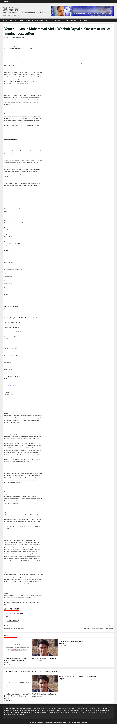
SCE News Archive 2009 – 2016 (41, 20)
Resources (58, 20)
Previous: (14, 627)
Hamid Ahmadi (91, 677)
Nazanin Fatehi (71, 20)
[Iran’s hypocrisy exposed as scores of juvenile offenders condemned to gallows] (17, 647)
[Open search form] (113, 20)
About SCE (82, 20)
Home (5, 20)
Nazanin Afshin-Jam (14, 613)
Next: (98, 627)
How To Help (24, 20)
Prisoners (12, 20)
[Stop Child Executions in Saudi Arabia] (45, 647)
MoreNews (75, 722)
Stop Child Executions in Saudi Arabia (44, 658)
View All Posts (12, 620)
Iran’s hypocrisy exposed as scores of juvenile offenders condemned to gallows (16, 660)
